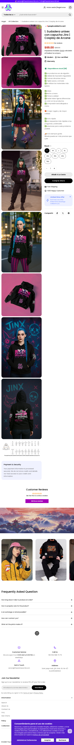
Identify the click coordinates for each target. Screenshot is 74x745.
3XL (55, 156)
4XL (62, 156)
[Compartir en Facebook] (57, 213)
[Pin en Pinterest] (68, 213)
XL (65, 150)
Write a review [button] (37, 501)
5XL (48, 161)
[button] (49, 43)
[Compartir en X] (63, 213)
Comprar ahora (58, 181)
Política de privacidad (41, 735)
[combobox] (37, 14)
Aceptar (47, 740)
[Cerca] (70, 197)
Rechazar (62, 740)
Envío (62, 51)
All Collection (13, 21)
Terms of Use (27, 693)
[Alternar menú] (2, 7)
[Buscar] (70, 15)
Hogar (3, 21)
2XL (48, 156)
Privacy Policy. (38, 693)
